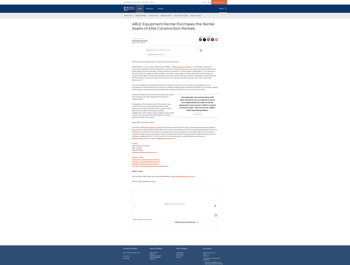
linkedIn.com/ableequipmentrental (145, 164)
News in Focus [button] (128, 15)
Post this (198, 114)
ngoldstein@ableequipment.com (144, 152)
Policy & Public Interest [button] (181, 15)
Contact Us (126, 256)
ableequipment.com (139, 138)
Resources (149, 8)
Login (203, 2)
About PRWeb (153, 252)
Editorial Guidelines (155, 257)
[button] (175, 50)
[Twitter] (124, 258)
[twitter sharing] (204, 40)
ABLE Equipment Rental (181, 67)
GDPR (208, 2)
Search (221, 8)
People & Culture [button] (195, 15)
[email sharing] (216, 40)
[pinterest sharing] (212, 40)
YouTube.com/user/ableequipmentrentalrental (150, 166)
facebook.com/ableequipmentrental (145, 160)
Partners (152, 254)
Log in (204, 254)
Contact (160, 8)
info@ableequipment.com (165, 138)
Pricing (152, 2)
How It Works (136, 2)
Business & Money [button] (141, 15)
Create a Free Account (219, 2)
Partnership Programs (156, 256)
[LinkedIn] (128, 258)
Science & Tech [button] (153, 15)
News (140, 8)
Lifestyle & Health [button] (166, 15)
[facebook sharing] (200, 40)
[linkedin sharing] (208, 40)
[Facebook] (126, 258)
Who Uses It (145, 2)
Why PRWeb (127, 2)
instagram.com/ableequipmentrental (146, 162)
